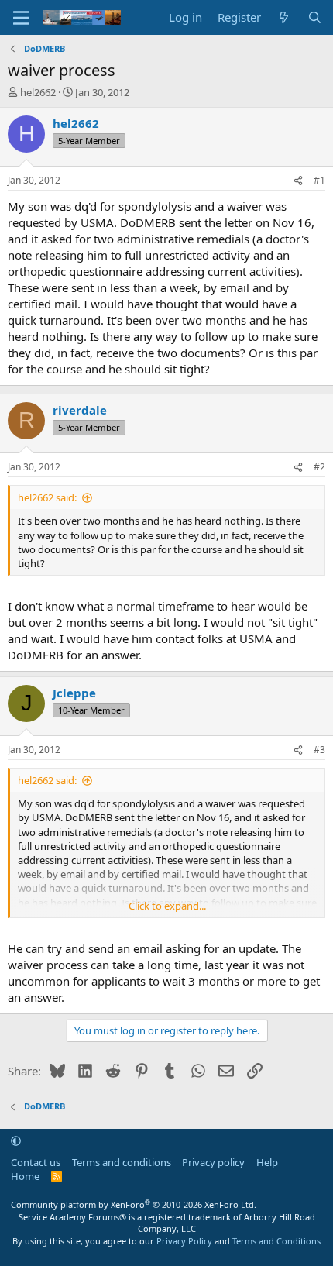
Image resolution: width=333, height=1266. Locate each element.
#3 (319, 749)
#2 (319, 466)
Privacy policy (213, 1162)
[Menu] (21, 17)
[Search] (315, 17)
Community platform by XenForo (133, 1204)
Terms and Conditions (276, 1241)
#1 (319, 180)
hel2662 (38, 92)
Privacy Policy (184, 1241)
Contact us (35, 1162)
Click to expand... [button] (167, 906)
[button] (16, 1140)
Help (267, 1162)
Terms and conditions (121, 1162)
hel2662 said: (47, 497)
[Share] (298, 181)
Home (25, 1176)
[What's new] (284, 17)
